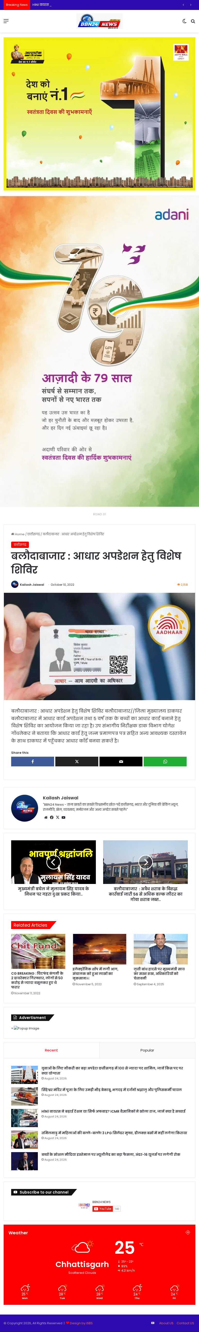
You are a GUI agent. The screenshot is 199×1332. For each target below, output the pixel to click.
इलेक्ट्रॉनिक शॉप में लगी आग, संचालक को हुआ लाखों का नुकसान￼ (95, 974)
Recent (51, 1050)
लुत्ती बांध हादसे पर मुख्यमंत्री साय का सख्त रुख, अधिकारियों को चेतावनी (159, 974)
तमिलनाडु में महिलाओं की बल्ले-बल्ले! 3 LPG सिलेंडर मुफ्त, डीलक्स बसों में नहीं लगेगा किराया (114, 1133)
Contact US (185, 1323)
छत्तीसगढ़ (33, 534)
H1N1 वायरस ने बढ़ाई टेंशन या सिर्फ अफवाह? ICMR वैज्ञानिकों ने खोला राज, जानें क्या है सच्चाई (94, 4)
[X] (57, 817)
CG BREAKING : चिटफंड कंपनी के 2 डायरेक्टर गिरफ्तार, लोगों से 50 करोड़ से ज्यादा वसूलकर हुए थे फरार (37, 980)
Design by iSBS (81, 1323)
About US (166, 1323)
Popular (147, 1050)
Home (19, 534)
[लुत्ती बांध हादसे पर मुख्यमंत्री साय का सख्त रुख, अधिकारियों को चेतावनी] (161, 949)
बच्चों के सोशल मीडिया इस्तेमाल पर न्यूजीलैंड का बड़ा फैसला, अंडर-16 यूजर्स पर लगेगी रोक (110, 1154)
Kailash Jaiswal (32, 585)
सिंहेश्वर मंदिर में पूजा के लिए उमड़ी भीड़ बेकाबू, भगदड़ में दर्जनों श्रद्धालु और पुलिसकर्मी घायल (111, 1089)
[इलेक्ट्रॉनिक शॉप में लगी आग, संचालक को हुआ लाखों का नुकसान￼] (100, 949)
